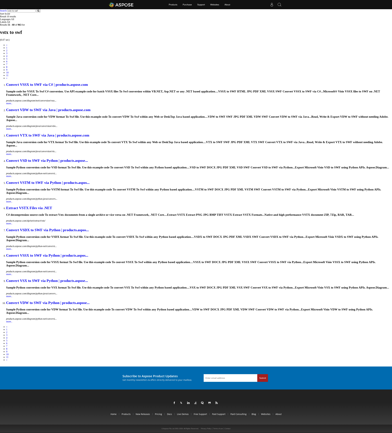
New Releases (143, 414)
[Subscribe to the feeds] (217, 403)
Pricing (158, 414)
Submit (262, 378)
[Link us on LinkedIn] (189, 403)
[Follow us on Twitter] (182, 403)
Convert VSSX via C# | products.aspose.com (47, 85)
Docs (169, 414)
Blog (254, 414)
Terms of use (218, 428)
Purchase (187, 4)
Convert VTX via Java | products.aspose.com (47, 135)
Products (173, 4)
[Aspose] (121, 4)
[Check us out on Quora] (203, 403)
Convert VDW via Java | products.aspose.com (48, 110)
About (227, 4)
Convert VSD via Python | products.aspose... (47, 161)
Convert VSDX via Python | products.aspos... (47, 230)
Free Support (200, 414)
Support (201, 4)
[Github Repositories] (210, 403)
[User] (272, 4)
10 (7, 72)
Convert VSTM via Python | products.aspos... (48, 183)
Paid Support (218, 414)
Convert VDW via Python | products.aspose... (48, 303)
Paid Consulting (238, 414)
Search (3, 10)
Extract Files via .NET (29, 208)
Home (114, 414)
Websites (214, 4)
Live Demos (183, 414)
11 (7, 75)
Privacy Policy (206, 428)
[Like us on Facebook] (175, 403)
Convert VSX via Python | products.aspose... (47, 281)
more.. (9, 103)
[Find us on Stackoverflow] (196, 403)
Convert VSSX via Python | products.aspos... (47, 255)
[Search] (279, 4)
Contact (227, 428)
